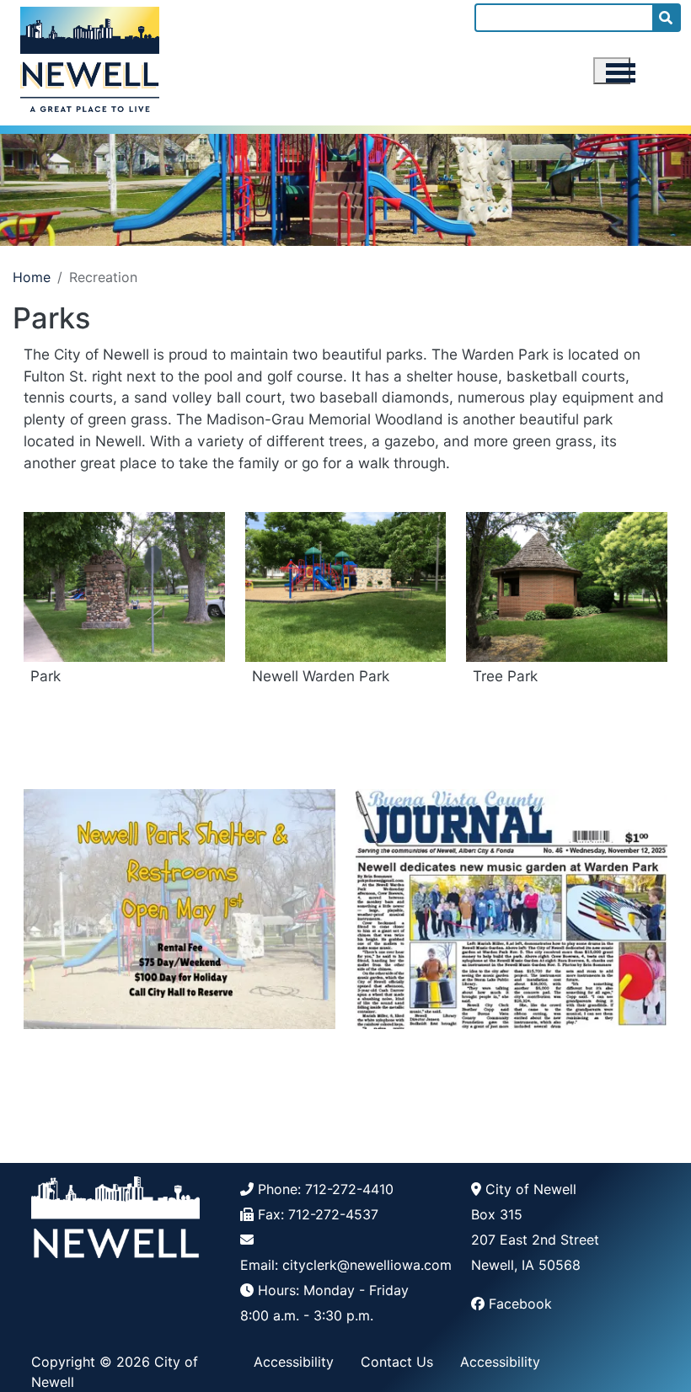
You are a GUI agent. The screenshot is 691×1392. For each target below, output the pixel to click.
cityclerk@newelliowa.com (367, 1264)
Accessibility (294, 1361)
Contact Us (397, 1361)
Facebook (520, 1303)
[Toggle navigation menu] (611, 70)
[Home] (89, 56)
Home (32, 277)
